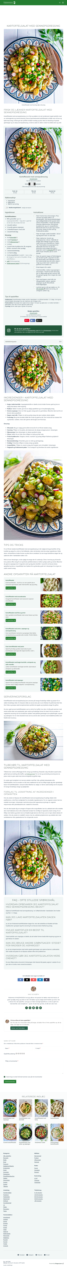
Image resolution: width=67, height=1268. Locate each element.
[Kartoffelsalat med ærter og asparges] (25, 1132)
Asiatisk (5, 1219)
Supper (5, 1184)
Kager (5, 1170)
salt (8, 261)
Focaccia (5, 1164)
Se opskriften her (10, 588)
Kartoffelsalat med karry (40, 1119)
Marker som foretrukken (19, 1028)
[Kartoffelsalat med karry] (41, 1108)
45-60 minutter (38, 1199)
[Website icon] (30, 1008)
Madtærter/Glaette (8, 1166)
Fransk (5, 1225)
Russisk (5, 1240)
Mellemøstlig (6, 1233)
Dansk (5, 1221)
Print (40, 320)
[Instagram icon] (33, 1008)
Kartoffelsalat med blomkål (24, 1119)
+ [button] (34, 184)
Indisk (5, 1229)
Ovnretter (6, 1172)
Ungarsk (5, 1246)
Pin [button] (28, 320)
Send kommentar (10, 1081)
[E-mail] (46, 979)
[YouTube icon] (40, 1008)
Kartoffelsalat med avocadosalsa (16, 596)
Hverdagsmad (7, 1203)
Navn (7, 1048)
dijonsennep (14, 242)
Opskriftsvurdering (9, 1054)
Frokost (36, 1158)
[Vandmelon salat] (41, 1132)
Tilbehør (5, 1186)
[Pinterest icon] (37, 1008)
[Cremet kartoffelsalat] (9, 1132)
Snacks (5, 1182)
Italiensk (5, 1231)
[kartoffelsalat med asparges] (9, 1108)
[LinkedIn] (40, 979)
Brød (4, 1162)
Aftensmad (37, 1160)
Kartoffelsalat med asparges (14, 680)
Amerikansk (6, 1217)
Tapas (5, 1211)
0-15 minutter (38, 1192)
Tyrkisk (5, 1244)
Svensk (5, 1242)
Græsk (5, 1227)
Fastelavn (6, 1195)
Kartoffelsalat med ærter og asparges (24, 1143)
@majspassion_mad (33, 330)
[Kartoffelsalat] (57, 1108)
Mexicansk (6, 1235)
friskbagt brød (30, 774)
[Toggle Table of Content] (59, 341)
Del (34, 320)
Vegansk (36, 1180)
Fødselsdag (6, 1197)
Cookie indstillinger (7, 1265)
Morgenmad (37, 1156)
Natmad (36, 1162)
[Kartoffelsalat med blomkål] (25, 1108)
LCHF (36, 1178)
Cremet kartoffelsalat (9, 1142)
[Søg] (59, 2)
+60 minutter (38, 1201)
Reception (6, 1209)
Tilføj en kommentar (11, 1061)
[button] (30, 179)
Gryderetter (6, 1168)
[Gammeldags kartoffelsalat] (57, 1132)
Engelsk (5, 1223)
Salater (5, 1178)
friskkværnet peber (13, 263)
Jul (4, 1205)
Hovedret (37, 1170)
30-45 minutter (38, 1197)
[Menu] (63, 2)
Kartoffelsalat (10, 580)
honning (14, 240)
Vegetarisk (37, 1182)
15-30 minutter (38, 1195)
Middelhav (6, 1238)
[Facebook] (20, 979)
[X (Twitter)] (27, 979)
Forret (36, 1168)
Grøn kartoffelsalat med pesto (15, 646)
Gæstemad (6, 1199)
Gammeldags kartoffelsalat (55, 1143)
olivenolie (13, 237)
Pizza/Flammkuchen (8, 1176)
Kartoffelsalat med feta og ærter (15, 613)
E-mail (38, 1048)
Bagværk (5, 1158)
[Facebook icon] (26, 1008)
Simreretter (6, 1180)
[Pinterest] (33, 979)
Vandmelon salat (40, 1142)
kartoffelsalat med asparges (8, 1119)
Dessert (36, 1172)
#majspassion (47, 330)
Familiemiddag (7, 1192)
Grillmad (5, 1201)
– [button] (29, 184)
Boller (5, 1160)
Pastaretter (6, 1174)
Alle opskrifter (7, 1156)
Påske (5, 1207)
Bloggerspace (58, 1263)
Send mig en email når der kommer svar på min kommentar (24, 1077)
